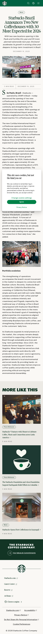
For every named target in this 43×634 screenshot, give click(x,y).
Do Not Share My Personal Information (20, 620)
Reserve (7, 590)
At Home (7, 596)
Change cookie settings (21, 198)
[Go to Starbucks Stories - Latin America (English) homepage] (4, 3)
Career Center (9, 584)
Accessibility (29, 610)
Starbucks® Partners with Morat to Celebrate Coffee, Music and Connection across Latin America (19, 434)
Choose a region (13, 601)
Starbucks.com (10, 578)
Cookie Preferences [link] (21, 624)
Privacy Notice (22, 207)
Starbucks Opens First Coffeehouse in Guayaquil (20, 529)
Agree (21, 202)
